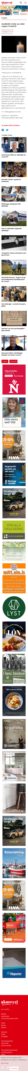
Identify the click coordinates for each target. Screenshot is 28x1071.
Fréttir (4, 361)
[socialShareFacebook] (2, 130)
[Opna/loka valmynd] (25, 2)
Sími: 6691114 (5, 1009)
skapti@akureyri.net (7, 31)
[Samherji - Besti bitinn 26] (14, 701)
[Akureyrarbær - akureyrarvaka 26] (14, 10)
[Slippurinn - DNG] (14, 963)
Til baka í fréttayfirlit (10, 125)
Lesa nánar (5, 1063)
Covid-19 (13, 361)
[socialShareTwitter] (7, 130)
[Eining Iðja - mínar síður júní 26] (14, 578)
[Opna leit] (20, 2)
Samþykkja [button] (14, 1068)
